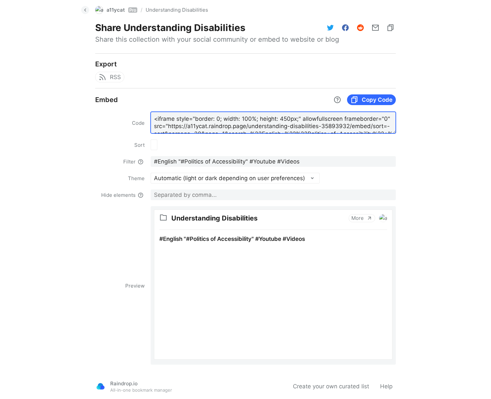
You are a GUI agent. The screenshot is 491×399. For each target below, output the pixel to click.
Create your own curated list (331, 386)
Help (386, 386)
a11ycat (121, 10)
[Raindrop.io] (100, 386)
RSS (115, 77)
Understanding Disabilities (177, 10)
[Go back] (85, 10)
